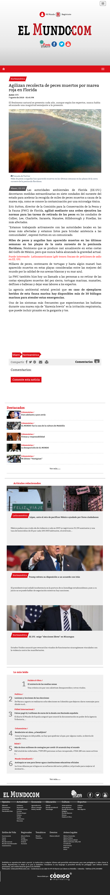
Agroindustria (36, 805)
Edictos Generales (69, 836)
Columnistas (6, 807)
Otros (65, 849)
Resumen (20, 821)
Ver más (55, 468)
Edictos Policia (68, 838)
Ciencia (48, 805)
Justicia (19, 811)
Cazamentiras (6, 846)
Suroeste (24, 843)
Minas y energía (36, 807)
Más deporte (81, 809)
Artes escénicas (67, 805)
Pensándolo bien (7, 811)
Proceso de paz (21, 813)
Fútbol (80, 807)
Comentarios (84, 361)
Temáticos (39, 838)
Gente (4, 838)
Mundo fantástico (68, 809)
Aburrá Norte (25, 836)
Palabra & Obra (67, 817)
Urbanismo (20, 819)
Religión (64, 811)
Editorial (5, 805)
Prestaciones (67, 846)
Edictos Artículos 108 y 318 (72, 842)
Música (64, 815)
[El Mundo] (55, 28)
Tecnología (49, 809)
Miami (16, 354)
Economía (20, 807)
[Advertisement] (55, 59)
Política (19, 815)
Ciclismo (80, 805)
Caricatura (5, 809)
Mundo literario (67, 813)
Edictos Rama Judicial (70, 840)
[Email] (41, 362)
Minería (38, 836)
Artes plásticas (66, 807)
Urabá (19, 817)
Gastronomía (6, 836)
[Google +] (35, 362)
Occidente (24, 840)
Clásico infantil (54, 836)
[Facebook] (26, 362)
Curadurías (67, 843)
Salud (4, 840)
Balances (66, 847)
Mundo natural (7, 842)
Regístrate (66, 14)
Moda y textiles (36, 809)
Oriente (23, 842)
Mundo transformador (9, 843)
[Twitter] (30, 362)
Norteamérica (31, 354)
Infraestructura (22, 809)
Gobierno (20, 805)
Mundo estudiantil (52, 807)
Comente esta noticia (26, 379)
